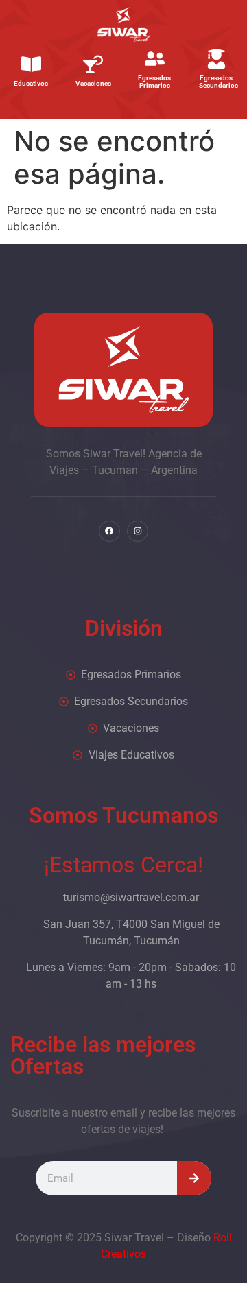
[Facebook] (109, 531)
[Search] (194, 1178)
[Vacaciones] (93, 64)
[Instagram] (137, 531)
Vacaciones (93, 83)
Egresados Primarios (154, 81)
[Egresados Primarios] (155, 59)
